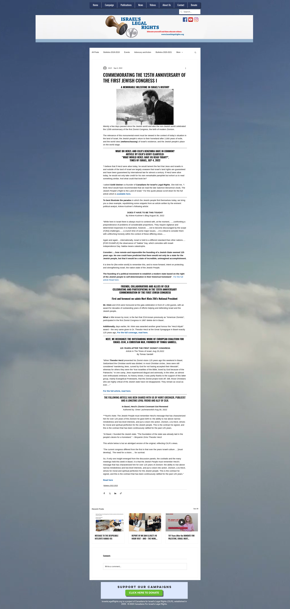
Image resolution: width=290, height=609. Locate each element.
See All (195, 509)
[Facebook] (185, 19)
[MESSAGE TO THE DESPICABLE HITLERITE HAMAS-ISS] (108, 522)
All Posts (95, 52)
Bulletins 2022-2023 (111, 485)
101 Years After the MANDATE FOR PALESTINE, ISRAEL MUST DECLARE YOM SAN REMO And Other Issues (181, 537)
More (178, 52)
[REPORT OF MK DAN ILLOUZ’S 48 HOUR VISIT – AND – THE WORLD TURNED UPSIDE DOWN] (145, 522)
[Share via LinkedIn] (115, 493)
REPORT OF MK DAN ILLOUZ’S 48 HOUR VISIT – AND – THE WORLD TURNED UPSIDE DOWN (144, 537)
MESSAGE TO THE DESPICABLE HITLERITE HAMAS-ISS (106, 537)
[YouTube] (190, 19)
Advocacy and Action (142, 52)
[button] (195, 52)
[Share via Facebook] (104, 493)
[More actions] (185, 68)
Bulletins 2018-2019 (111, 52)
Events (127, 52)
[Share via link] (121, 493)
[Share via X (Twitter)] (110, 493)
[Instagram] (196, 19)
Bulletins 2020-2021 (164, 52)
